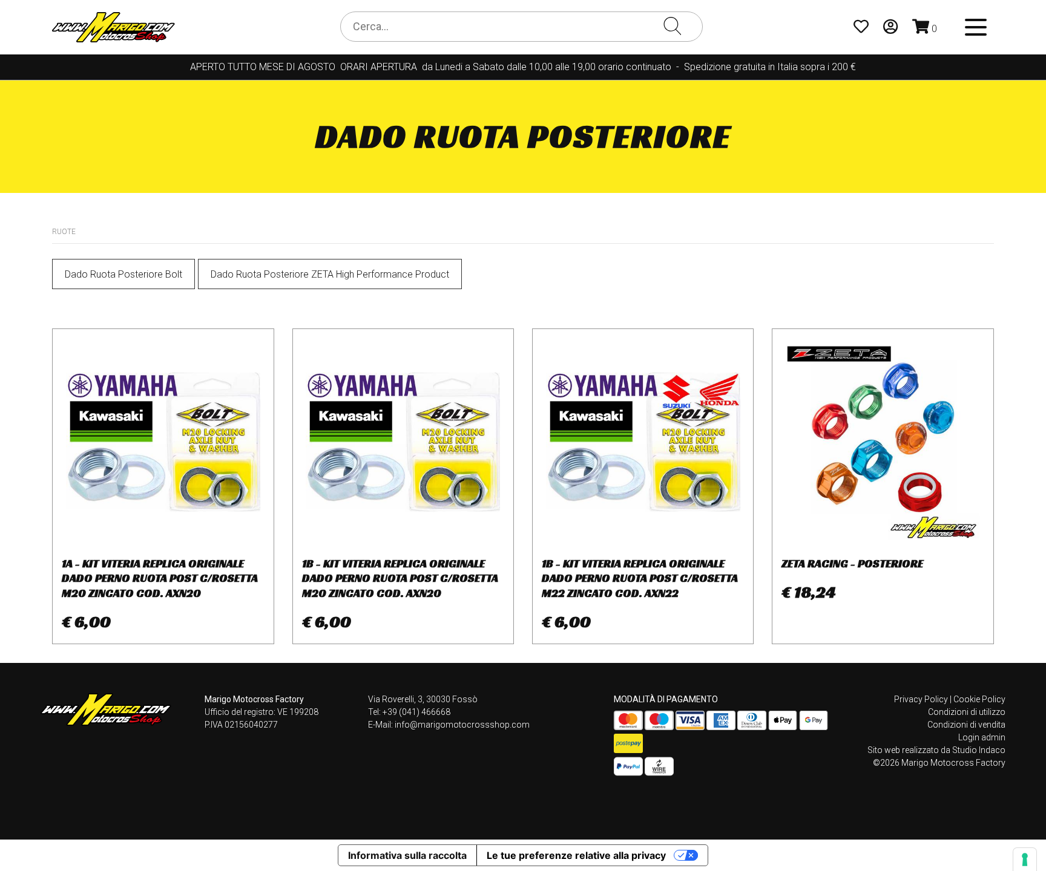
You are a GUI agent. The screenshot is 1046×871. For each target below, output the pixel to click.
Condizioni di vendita (966, 724)
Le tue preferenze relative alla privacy (576, 855)
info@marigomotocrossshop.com (462, 724)
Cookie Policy (979, 699)
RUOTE (64, 231)
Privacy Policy (921, 699)
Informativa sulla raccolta (407, 855)
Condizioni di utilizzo (966, 712)
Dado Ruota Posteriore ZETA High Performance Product (330, 274)
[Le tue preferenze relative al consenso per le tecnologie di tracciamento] (1024, 859)
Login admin (981, 737)
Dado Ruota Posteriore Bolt (123, 274)
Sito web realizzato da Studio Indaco (936, 750)
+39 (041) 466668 (416, 712)
